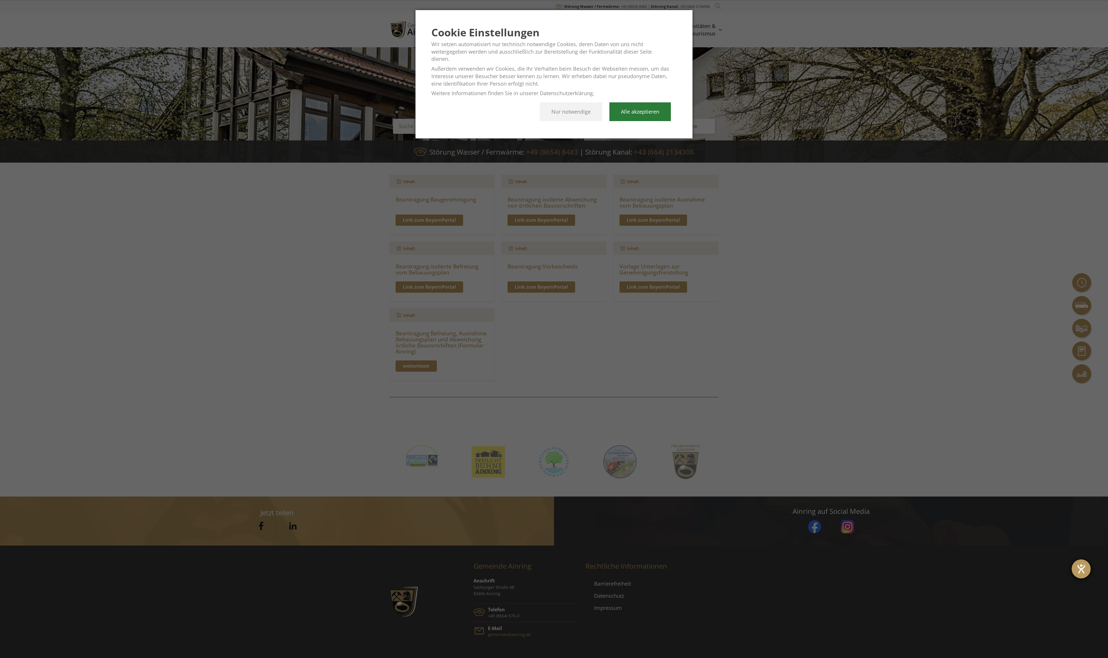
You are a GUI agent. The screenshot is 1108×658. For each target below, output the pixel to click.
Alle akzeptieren (640, 111)
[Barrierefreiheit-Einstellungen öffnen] (1081, 568)
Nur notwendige (571, 111)
